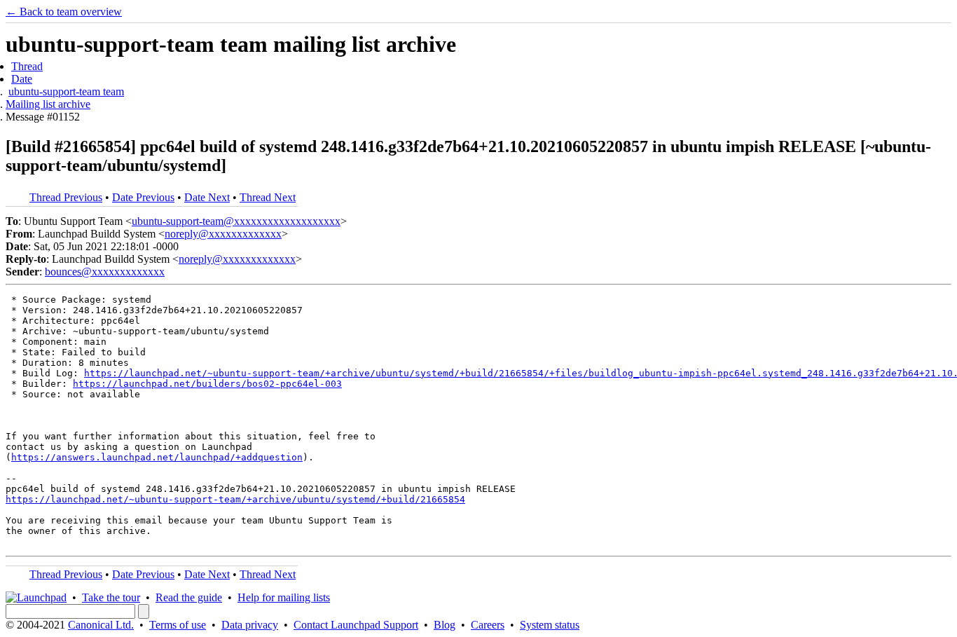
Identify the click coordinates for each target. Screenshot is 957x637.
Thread (27, 66)
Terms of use (177, 625)
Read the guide (189, 597)
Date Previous (143, 197)
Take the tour (111, 597)
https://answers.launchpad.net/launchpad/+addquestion (157, 457)
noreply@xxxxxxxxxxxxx (223, 234)
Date (21, 79)
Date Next (207, 197)
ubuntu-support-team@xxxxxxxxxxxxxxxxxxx (236, 221)
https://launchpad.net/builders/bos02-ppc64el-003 (207, 383)
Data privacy (249, 625)
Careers (487, 625)
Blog (444, 625)
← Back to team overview (64, 12)
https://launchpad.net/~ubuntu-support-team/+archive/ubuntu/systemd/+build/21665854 (235, 499)
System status (549, 625)
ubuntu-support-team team (66, 91)
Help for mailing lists (283, 597)
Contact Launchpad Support (356, 625)
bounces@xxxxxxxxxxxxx (105, 272)
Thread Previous (65, 197)
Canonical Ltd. (101, 625)
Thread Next (268, 197)
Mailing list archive (48, 104)
